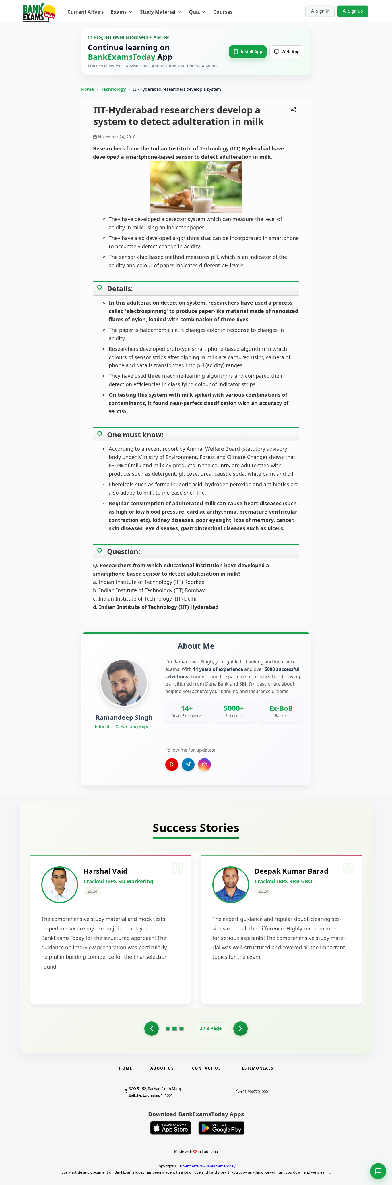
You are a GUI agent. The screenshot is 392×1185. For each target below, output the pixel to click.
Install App (251, 51)
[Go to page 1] (168, 1028)
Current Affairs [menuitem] (85, 12)
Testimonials (256, 1068)
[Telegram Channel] (188, 764)
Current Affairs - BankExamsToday (207, 1166)
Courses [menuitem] (222, 12)
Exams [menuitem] (119, 12)
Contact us (206, 1068)
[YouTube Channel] (171, 764)
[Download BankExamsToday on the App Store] (171, 1128)
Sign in (322, 11)
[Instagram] (204, 764)
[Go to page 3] (181, 1029)
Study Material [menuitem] (157, 12)
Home (87, 89)
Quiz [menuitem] (194, 12)
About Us (162, 1068)
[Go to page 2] (151, 1028)
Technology (114, 89)
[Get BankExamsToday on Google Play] (221, 1128)
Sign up (355, 11)
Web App (291, 51)
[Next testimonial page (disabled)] (240, 1028)
